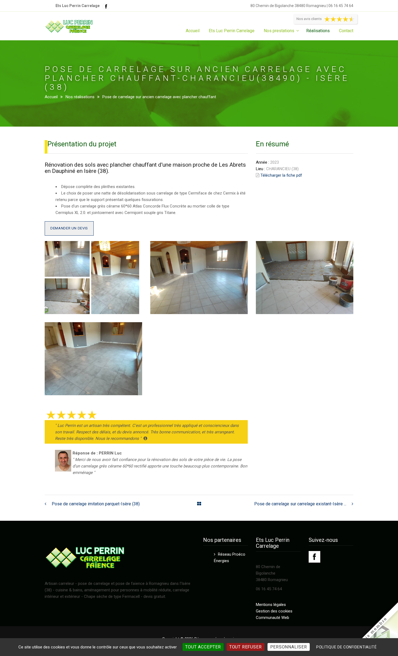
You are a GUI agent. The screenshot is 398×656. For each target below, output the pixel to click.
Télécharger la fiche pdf (281, 175)
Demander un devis (69, 228)
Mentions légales (271, 604)
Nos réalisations (80, 96)
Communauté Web (272, 617)
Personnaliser (288, 647)
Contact (346, 30)
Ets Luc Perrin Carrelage (232, 30)
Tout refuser (245, 647)
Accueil (193, 30)
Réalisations (318, 30)
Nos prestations (279, 30)
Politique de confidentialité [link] (346, 647)
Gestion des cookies (274, 611)
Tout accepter (203, 647)
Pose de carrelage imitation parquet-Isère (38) (96, 503)
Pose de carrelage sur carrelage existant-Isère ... (300, 503)
